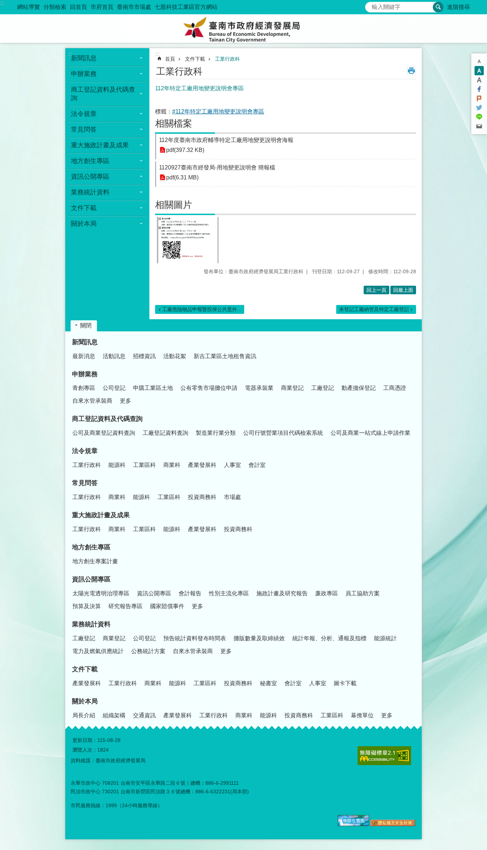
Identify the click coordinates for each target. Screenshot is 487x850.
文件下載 (195, 59)
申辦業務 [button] (84, 73)
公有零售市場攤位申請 (208, 388)
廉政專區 (326, 593)
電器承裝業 (259, 388)
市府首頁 (102, 7)
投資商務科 (202, 497)
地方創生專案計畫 (95, 561)
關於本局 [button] (84, 223)
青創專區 (83, 388)
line (479, 117)
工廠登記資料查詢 (165, 433)
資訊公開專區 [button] (90, 176)
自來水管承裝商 (92, 401)
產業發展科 (202, 465)
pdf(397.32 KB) (185, 150)
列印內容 (411, 70)
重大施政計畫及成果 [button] (100, 145)
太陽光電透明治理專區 (100, 593)
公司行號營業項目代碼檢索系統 (283, 433)
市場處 (232, 497)
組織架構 (114, 715)
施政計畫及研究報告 (282, 593)
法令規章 (85, 450)
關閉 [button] (86, 325)
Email (479, 126)
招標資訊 (144, 356)
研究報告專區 (125, 606)
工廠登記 (322, 388)
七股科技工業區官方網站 (186, 7)
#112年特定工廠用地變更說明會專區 (218, 111)
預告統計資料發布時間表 (194, 638)
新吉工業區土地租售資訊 (225, 356)
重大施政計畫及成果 (101, 515)
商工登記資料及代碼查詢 (107, 418)
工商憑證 (394, 388)
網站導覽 (28, 7)
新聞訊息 (85, 342)
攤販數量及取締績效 (259, 638)
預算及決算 (86, 606)
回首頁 (78, 7)
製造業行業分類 (216, 433)
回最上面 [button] (403, 290)
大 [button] (479, 80)
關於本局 (85, 701)
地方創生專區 (91, 547)
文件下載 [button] (84, 208)
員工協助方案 (362, 593)
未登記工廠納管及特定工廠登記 (374, 309)
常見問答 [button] (84, 129)
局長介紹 (83, 715)
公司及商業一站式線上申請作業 (370, 433)
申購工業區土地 (153, 388)
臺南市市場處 (134, 7)
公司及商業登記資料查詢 (103, 433)
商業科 (171, 465)
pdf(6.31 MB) (182, 177)
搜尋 (370, 5)
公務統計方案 (148, 651)
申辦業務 (85, 374)
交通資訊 (144, 715)
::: (2, 3)
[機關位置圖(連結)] (353, 824)
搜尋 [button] (438, 7)
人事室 (232, 465)
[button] (188, 240)
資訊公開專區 (91, 579)
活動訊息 (114, 356)
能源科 (116, 465)
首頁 (170, 59)
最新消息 (83, 356)
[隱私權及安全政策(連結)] (392, 824)
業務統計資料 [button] (90, 192)
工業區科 (144, 465)
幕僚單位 (362, 715)
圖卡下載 (345, 683)
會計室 (257, 465)
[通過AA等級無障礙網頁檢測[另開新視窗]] (384, 755)
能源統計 (385, 638)
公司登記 (114, 388)
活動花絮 (174, 356)
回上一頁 (376, 290)
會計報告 (190, 593)
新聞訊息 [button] (84, 58)
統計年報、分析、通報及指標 (329, 638)
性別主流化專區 (229, 593)
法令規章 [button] (84, 113)
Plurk (479, 98)
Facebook (479, 89)
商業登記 (292, 388)
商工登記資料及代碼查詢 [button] (103, 94)
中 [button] (479, 70)
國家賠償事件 (167, 606)
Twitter (479, 107)
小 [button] (479, 61)
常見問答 (85, 483)
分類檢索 (54, 7)
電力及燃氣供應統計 (98, 651)
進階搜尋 (458, 7)
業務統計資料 (91, 624)
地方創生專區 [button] (90, 160)
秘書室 (268, 683)
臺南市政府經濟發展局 (243, 28)
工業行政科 (227, 59)
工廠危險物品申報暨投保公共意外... (201, 309)
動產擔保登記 (359, 388)
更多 (125, 401)
